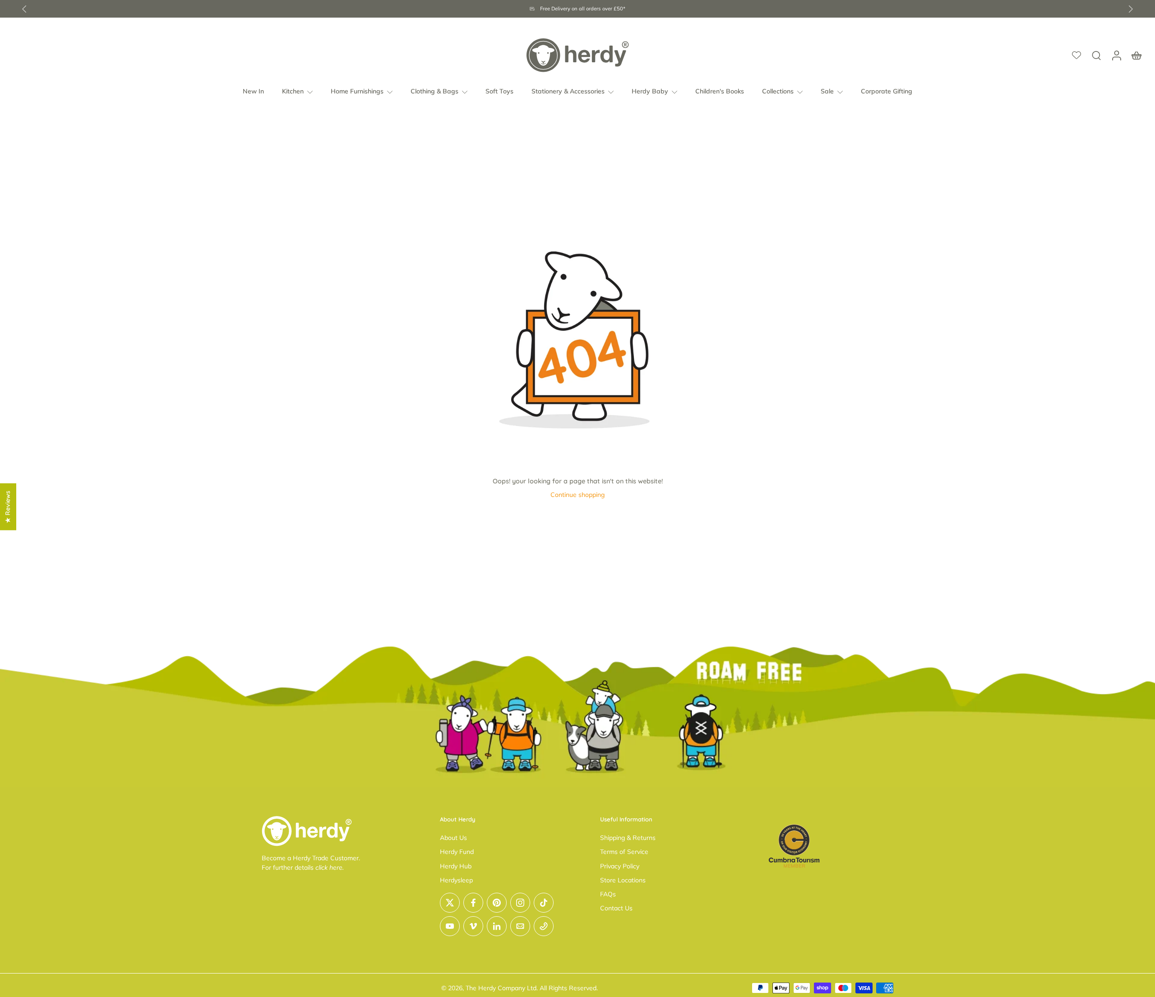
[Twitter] (450, 903)
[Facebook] (473, 903)
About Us (453, 838)
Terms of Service (624, 852)
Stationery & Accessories (568, 91)
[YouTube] (450, 926)
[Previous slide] (24, 9)
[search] (1096, 55)
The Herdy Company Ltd (501, 988)
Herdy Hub (455, 866)
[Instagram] (520, 903)
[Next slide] (1131, 9)
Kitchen (293, 91)
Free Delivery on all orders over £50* (582, 8)
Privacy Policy (619, 866)
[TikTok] (544, 903)
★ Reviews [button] (8, 506)
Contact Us (616, 908)
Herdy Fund (457, 852)
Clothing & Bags (434, 91)
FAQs (608, 894)
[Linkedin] (497, 926)
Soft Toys (499, 91)
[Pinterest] (497, 903)
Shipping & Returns (628, 838)
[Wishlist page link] (1076, 55)
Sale (827, 91)
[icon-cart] (1136, 55)
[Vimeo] (473, 926)
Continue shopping (577, 495)
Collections (778, 91)
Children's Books (719, 91)
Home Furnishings (357, 91)
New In (253, 91)
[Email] (520, 926)
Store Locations (623, 880)
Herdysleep (456, 880)
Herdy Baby (650, 91)
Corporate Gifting (886, 91)
